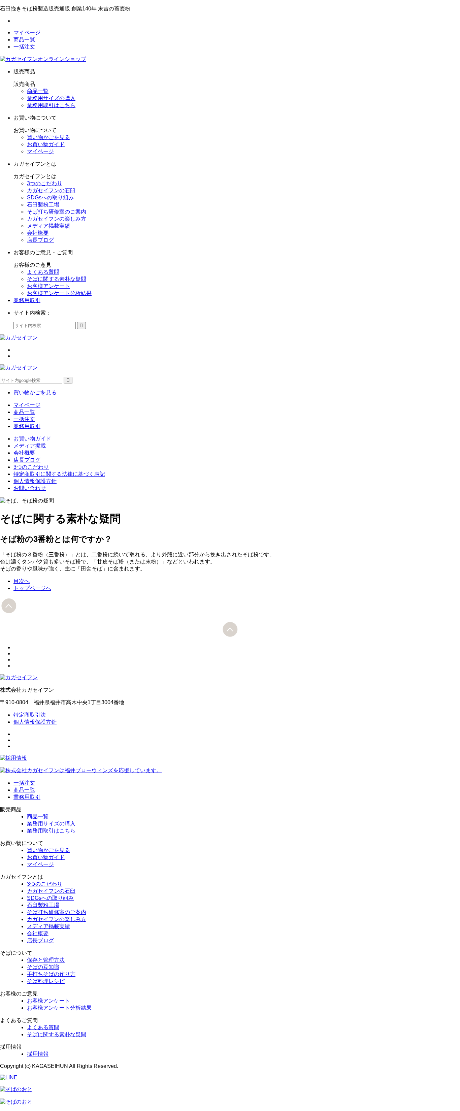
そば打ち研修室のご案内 (56, 212)
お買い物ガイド (46, 144)
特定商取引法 (29, 715)
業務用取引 (26, 300)
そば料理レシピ (46, 981)
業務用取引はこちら (51, 105)
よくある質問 (43, 272)
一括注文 (24, 47)
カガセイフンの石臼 (51, 190)
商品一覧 (24, 39)
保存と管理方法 (46, 960)
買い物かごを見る (48, 137)
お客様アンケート (48, 286)
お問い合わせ (29, 488)
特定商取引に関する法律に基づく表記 (59, 474)
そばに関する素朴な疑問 (56, 279)
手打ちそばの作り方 (51, 974)
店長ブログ (40, 240)
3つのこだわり (44, 183)
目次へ (21, 581)
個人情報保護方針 (35, 481)
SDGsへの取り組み (50, 197)
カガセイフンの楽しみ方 (56, 219)
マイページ (26, 32)
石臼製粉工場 (43, 204)
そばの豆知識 (43, 967)
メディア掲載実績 (48, 226)
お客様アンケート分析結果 (59, 293)
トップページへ (32, 588)
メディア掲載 (29, 446)
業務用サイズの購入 (51, 98)
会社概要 (37, 233)
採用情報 (37, 1054)
